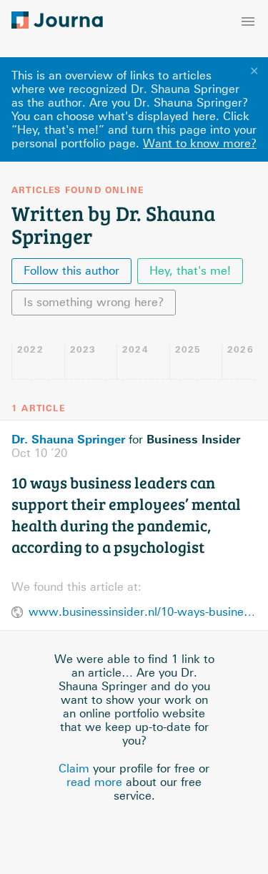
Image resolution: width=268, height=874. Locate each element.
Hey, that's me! (190, 271)
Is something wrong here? (94, 302)
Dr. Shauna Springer (68, 439)
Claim (74, 768)
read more (94, 782)
